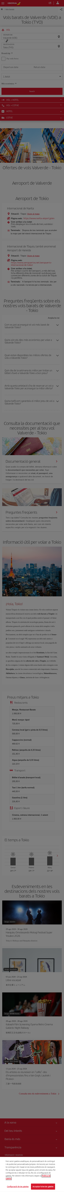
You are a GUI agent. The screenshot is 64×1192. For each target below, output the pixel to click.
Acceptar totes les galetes (43, 1186)
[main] (32, 1174)
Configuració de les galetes (18, 1186)
